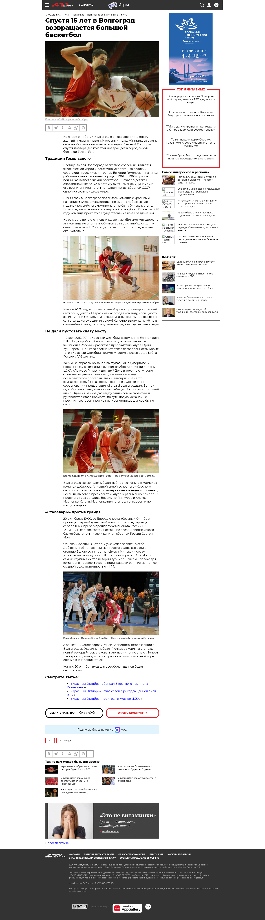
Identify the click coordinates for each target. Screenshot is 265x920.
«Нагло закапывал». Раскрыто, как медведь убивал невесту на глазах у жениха (198, 227)
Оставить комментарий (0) (132, 713)
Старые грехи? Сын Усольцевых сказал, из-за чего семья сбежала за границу (198, 239)
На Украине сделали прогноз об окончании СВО (194, 275)
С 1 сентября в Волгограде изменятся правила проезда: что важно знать (191, 157)
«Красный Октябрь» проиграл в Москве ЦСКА (105, 698)
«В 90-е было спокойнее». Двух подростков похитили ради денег (197, 214)
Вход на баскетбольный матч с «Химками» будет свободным (135, 768)
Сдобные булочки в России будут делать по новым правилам (195, 263)
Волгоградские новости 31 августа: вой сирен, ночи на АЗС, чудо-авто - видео (191, 99)
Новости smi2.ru (57, 843)
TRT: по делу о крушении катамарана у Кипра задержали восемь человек (191, 128)
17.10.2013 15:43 (53, 14)
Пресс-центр (156, 854)
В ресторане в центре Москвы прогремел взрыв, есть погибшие (195, 286)
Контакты (74, 854)
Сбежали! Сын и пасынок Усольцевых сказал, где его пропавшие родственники (199, 191)
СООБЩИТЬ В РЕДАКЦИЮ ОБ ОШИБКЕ (139, 858)
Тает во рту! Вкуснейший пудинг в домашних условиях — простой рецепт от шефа (197, 180)
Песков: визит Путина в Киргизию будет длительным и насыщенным (191, 114)
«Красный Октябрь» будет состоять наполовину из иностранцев (75, 781)
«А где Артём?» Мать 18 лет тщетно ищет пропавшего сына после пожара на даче (197, 203)
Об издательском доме (131, 854)
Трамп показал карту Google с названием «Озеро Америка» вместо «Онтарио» (190, 142)
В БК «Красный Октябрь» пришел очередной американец (79, 791)
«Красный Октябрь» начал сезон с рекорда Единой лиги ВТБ (80, 768)
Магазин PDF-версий (179, 854)
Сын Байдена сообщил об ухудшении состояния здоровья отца (197, 310)
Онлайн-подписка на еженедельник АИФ (92, 858)
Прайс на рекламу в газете (99, 854)
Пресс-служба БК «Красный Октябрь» (66, 119)
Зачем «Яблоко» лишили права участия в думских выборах (194, 298)
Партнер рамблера (100, 907)
